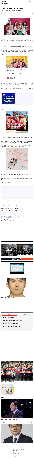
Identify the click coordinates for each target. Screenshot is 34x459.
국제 (23, 5)
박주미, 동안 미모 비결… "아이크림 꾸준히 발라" (8, 206)
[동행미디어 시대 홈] (3, 1)
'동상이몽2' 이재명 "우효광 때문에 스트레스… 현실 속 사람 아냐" (10, 213)
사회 (26, 5)
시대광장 (2, 397)
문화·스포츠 (31, 5)
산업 (13, 5)
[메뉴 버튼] (32, 1)
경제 (10, 5)
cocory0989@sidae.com (9, 219)
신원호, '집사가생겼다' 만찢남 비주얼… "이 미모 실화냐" (9, 212)
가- (28, 13)
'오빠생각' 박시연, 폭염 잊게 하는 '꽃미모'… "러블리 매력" (9, 210)
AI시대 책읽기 (3, 422)
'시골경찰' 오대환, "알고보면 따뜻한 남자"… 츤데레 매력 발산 (10, 208)
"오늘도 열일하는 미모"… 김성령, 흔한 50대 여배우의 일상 (9, 205)
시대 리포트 (3, 243)
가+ (32, 13)
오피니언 (2, 5)
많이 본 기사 (9, 314)
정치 (6, 5)
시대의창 (2, 276)
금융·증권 (18, 5)
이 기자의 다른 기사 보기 (16, 222)
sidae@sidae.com (9, 217)
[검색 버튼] (31, 1)
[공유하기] (29, 1)
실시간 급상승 (25, 314)
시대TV (18, 243)
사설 (1, 359)
